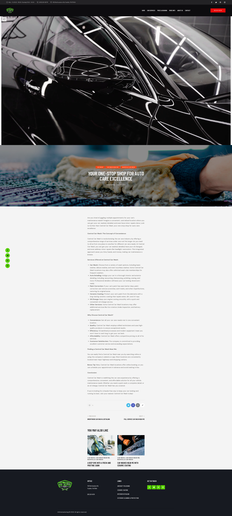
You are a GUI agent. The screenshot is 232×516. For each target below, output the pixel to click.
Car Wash (100, 167)
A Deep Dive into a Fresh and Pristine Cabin (99, 464)
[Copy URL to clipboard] (142, 405)
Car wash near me (113, 167)
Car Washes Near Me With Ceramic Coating (127, 464)
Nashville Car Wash (128, 167)
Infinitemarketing (63, 512)
